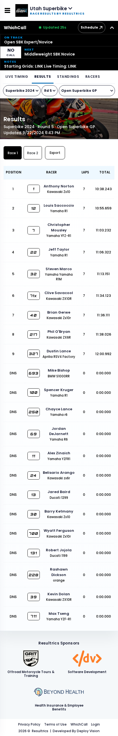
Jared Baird (58, 491)
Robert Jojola (59, 550)
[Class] (87, 90)
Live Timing (16, 76)
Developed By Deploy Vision (76, 731)
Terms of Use (55, 724)
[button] (59, 40)
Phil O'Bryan (58, 331)
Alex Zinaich (58, 453)
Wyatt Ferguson (59, 530)
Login (95, 724)
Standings (68, 76)
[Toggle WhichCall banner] (112, 27)
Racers (92, 76)
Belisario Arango (59, 472)
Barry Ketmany (58, 511)
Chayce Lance (59, 409)
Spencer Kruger (59, 389)
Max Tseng (59, 613)
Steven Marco (59, 269)
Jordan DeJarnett (58, 431)
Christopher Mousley (58, 227)
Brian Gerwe (58, 312)
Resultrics (40, 731)
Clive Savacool (58, 292)
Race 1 (13, 153)
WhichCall (15, 28)
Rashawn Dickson (59, 572)
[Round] (49, 90)
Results (42, 76)
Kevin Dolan (58, 594)
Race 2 (32, 153)
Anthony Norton (59, 186)
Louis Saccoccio (59, 205)
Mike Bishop (59, 370)
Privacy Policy (29, 724)
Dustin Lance (59, 351)
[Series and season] (21, 90)
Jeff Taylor (58, 249)
